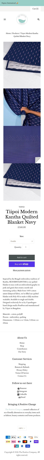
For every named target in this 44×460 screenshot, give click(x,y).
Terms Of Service (22, 373)
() (35, 8)
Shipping (22, 364)
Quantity (17, 247)
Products (15, 33)
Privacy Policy (22, 370)
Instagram (23, 391)
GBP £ (21, 428)
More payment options (21, 270)
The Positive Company (14, 409)
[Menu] (4, 19)
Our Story (22, 352)
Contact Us (22, 376)
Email (22, 397)
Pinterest (22, 388)
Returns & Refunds (22, 367)
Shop (22, 346)
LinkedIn (23, 394)
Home (8, 33)
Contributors (22, 349)
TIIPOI (22, 207)
